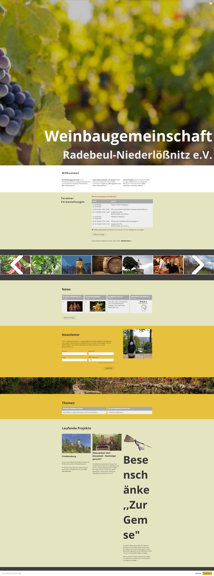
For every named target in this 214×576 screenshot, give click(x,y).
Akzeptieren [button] (207, 573)
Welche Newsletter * (94, 357)
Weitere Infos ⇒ (126, 241)
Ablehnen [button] (198, 573)
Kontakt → (134, 560)
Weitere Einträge (99, 234)
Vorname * (64, 351)
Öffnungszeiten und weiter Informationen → (107, 184)
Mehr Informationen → (69, 185)
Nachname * (92, 351)
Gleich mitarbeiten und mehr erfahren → (134, 184)
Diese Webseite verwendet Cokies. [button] (11, 573)
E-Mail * (64, 357)
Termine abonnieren (99, 230)
